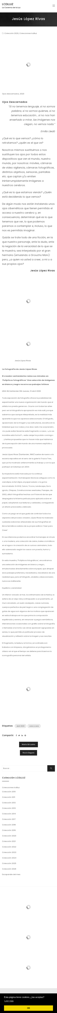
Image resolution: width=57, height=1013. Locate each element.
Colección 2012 (9, 802)
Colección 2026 (9, 869)
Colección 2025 (9, 863)
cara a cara (34, 726)
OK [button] (28, 1008)
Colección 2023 (9, 852)
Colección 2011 (8, 797)
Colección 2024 (9, 858)
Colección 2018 (9, 824)
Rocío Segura (28, 753)
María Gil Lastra (28, 744)
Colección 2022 (9, 847)
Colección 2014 (9, 813)
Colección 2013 (9, 808)
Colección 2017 (8, 819)
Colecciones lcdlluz (28, 33)
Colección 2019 (9, 830)
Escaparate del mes (11, 874)
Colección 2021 (9, 841)
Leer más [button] (9, 1001)
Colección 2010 (9, 791)
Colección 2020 (11, 33)
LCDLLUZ (7, 4)
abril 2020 (20, 726)
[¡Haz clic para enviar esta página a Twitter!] (19, 735)
